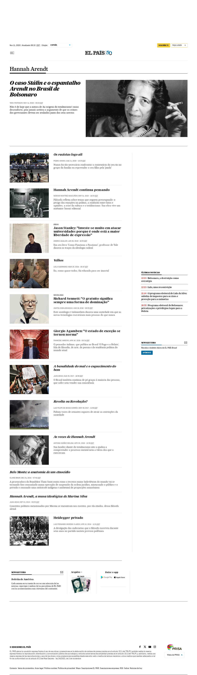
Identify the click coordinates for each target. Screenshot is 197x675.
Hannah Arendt (29, 69)
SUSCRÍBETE (164, 45)
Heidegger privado (68, 518)
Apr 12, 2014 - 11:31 (90, 524)
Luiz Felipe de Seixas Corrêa (66, 408)
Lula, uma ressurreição (160, 287)
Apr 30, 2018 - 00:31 (79, 341)
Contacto (13, 668)
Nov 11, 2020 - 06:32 (33, 103)
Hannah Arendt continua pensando (82, 190)
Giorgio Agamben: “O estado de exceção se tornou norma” (87, 333)
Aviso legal (39, 668)
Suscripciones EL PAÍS (90, 668)
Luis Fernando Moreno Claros (67, 524)
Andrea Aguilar (60, 241)
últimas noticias (150, 272)
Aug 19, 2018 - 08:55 (83, 308)
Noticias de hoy (136, 668)
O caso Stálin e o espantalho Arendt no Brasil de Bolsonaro (45, 88)
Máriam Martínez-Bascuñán (65, 196)
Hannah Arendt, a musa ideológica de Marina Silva (48, 496)
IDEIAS (56, 224)
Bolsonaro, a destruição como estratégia (160, 279)
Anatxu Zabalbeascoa (63, 308)
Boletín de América (22, 579)
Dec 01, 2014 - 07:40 (31, 478)
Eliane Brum (15, 478)
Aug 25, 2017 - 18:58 (73, 376)
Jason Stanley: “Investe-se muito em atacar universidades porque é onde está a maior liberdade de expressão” (87, 232)
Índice (126, 668)
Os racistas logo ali (68, 154)
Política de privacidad (66, 668)
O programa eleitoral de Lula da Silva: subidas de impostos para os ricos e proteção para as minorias (164, 296)
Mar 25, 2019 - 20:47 (78, 267)
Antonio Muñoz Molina (63, 443)
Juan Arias (58, 376)
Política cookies (50, 668)
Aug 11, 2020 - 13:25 (75, 161)
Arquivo (75, 572)
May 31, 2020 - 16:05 (88, 196)
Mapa (78, 668)
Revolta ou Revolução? (70, 401)
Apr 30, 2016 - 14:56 (84, 443)
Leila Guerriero (60, 267)
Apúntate (147, 353)
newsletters (148, 343)
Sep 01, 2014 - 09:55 (29, 502)
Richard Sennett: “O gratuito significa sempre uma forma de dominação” (83, 300)
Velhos (58, 260)
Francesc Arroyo (61, 341)
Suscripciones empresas (109, 668)
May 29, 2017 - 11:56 (88, 408)
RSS (121, 668)
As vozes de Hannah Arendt (74, 437)
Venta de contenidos (26, 668)
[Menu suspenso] (12, 53)
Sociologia (59, 295)
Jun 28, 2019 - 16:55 (77, 241)
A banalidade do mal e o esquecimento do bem (85, 368)
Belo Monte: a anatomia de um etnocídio (40, 472)
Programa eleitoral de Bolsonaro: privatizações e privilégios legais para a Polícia (162, 308)
